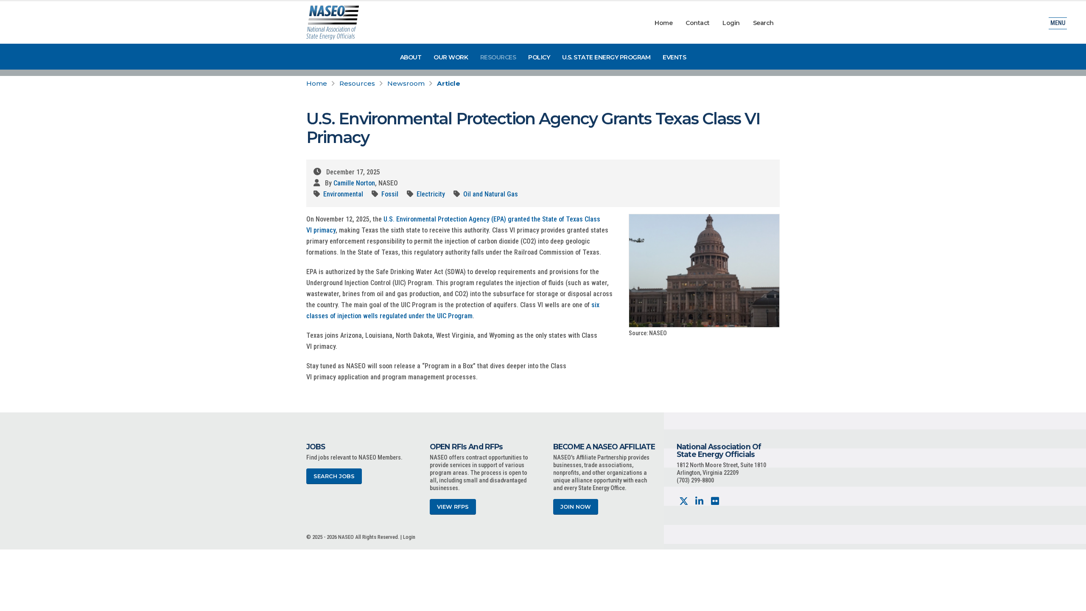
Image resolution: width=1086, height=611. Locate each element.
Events (674, 57)
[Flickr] (715, 501)
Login (731, 23)
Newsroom (406, 83)
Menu (1057, 23)
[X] (684, 501)
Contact (698, 23)
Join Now (575, 507)
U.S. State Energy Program (606, 57)
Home (663, 23)
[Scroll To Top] (1071, 601)
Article (448, 83)
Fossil (389, 194)
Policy (539, 57)
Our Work (451, 57)
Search (763, 23)
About (411, 57)
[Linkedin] (699, 501)
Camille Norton (354, 183)
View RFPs (453, 507)
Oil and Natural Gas (490, 194)
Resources (498, 57)
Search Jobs (334, 476)
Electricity (431, 194)
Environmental (343, 194)
